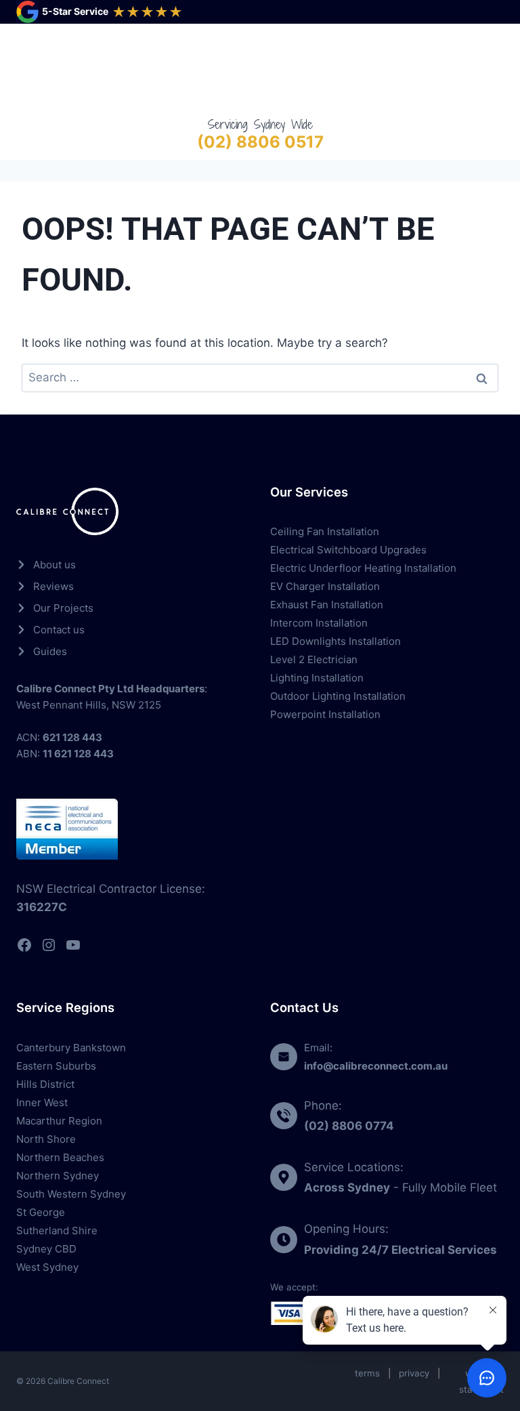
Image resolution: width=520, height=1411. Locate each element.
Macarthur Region (59, 1120)
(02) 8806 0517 (260, 142)
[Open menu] (490, 69)
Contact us (59, 629)
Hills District (45, 1084)
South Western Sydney (71, 1193)
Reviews (53, 586)
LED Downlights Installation (335, 641)
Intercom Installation (319, 622)
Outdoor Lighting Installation (338, 696)
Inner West (42, 1102)
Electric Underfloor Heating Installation (363, 568)
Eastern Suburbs (56, 1065)
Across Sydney (347, 1187)
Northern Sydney (57, 1175)
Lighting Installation (317, 677)
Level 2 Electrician (314, 659)
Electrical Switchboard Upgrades (348, 549)
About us (54, 564)
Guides (50, 651)
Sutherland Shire (57, 1230)
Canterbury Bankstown (71, 1047)
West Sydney (47, 1267)
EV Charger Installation (325, 586)
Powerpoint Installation (325, 714)
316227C (41, 907)
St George (40, 1212)
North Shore (46, 1139)
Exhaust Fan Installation (326, 604)
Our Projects (63, 608)
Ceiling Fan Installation (324, 531)
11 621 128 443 (78, 753)
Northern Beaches (60, 1157)
